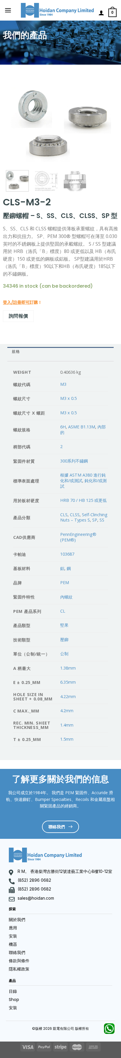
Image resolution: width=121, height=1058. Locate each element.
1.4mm (66, 725)
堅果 (64, 625)
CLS (64, 514)
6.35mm (68, 682)
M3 (63, 384)
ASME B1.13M (81, 427)
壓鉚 (64, 639)
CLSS (75, 514)
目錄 (13, 991)
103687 (67, 554)
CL (62, 611)
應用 (13, 928)
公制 (64, 653)
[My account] (101, 12)
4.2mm (66, 710)
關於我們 (17, 920)
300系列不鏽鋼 (74, 461)
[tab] (60, 352)
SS (102, 520)
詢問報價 (18, 316)
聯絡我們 (17, 952)
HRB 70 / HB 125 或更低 (83, 500)
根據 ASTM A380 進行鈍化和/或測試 (83, 477)
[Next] (105, 123)
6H (63, 427)
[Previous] (15, 123)
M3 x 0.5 (68, 398)
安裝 (13, 936)
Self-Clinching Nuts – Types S (83, 517)
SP (94, 520)
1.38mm (68, 668)
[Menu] (7, 10)
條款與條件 (19, 961)
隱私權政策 (19, 969)
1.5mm (66, 739)
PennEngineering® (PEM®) (78, 537)
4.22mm (68, 696)
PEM (64, 582)
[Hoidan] (57, 10)
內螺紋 (66, 597)
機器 (13, 944)
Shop (14, 999)
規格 (16, 351)
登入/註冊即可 (16, 302)
